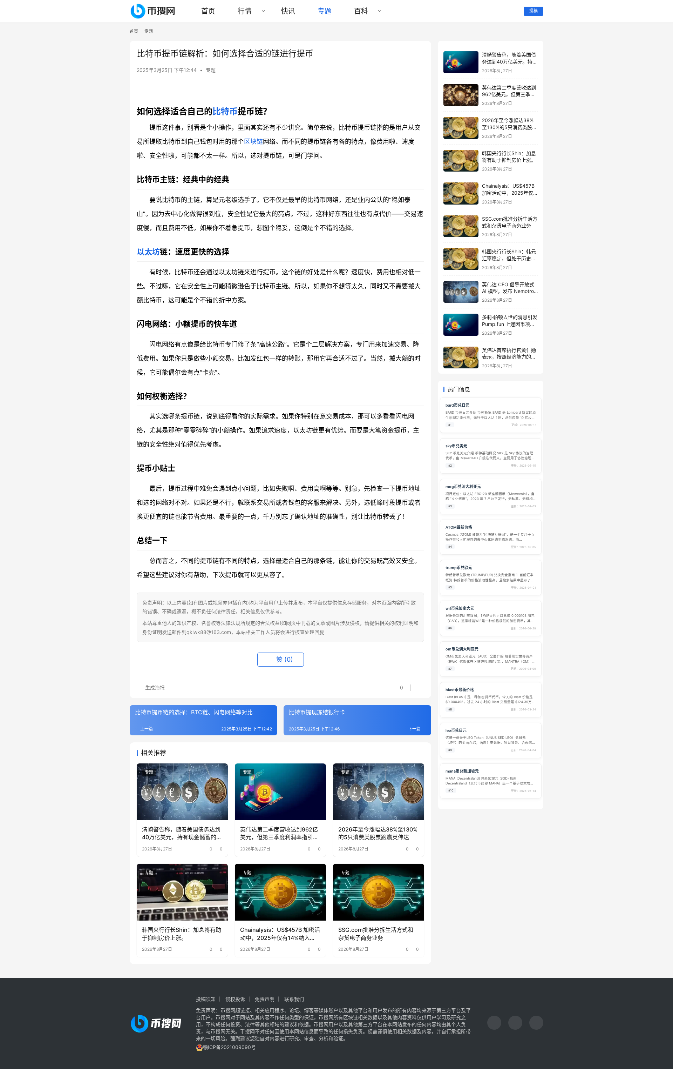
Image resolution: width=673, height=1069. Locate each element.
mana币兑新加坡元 (462, 771)
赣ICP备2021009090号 (229, 1047)
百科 (361, 11)
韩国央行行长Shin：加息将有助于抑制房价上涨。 (181, 933)
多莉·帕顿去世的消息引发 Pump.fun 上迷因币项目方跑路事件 (509, 324)
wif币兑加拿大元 (460, 608)
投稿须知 (206, 999)
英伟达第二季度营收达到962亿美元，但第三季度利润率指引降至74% (279, 833)
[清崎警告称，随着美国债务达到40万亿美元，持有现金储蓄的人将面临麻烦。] (182, 791)
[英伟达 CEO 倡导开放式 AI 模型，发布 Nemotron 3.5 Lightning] (460, 292)
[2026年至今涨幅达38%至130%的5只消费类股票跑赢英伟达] (378, 791)
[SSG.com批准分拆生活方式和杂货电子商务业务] (378, 892)
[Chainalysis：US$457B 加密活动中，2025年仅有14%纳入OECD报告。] (280, 892)
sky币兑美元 (456, 446)
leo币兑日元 (456, 730)
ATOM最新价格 (459, 527)
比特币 (225, 111)
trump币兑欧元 (459, 568)
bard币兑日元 (457, 405)
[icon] (494, 1023)
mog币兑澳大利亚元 (463, 487)
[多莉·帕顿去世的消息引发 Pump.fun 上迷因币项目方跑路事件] (460, 325)
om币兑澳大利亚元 (462, 649)
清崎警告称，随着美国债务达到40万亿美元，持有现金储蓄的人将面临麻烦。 (182, 833)
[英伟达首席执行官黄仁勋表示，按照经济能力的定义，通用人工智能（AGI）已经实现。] (460, 358)
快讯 (288, 11)
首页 (208, 11)
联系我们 (294, 999)
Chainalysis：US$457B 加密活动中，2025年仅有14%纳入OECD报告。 (280, 934)
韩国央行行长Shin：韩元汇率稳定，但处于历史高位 (509, 258)
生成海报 (154, 687)
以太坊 (148, 251)
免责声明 (264, 999)
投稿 (533, 10)
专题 (325, 11)
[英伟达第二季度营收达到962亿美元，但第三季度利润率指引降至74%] (280, 791)
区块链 (253, 141)
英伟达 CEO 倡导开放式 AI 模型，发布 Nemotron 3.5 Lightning (509, 291)
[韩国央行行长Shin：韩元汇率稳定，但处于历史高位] (460, 259)
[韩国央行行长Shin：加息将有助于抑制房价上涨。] (182, 892)
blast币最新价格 (460, 690)
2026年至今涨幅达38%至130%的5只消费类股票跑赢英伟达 (377, 833)
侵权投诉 (235, 999)
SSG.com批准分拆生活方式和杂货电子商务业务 (375, 933)
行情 (245, 11)
